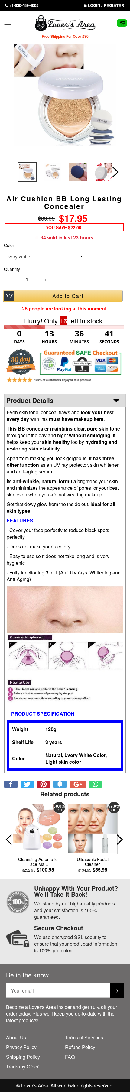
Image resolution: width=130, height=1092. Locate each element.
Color (9, 245)
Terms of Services (84, 1037)
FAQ (70, 1056)
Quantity (12, 269)
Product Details (30, 400)
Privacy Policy (21, 1047)
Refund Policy (80, 1047)
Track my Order (22, 1066)
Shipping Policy (23, 1056)
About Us (16, 1037)
